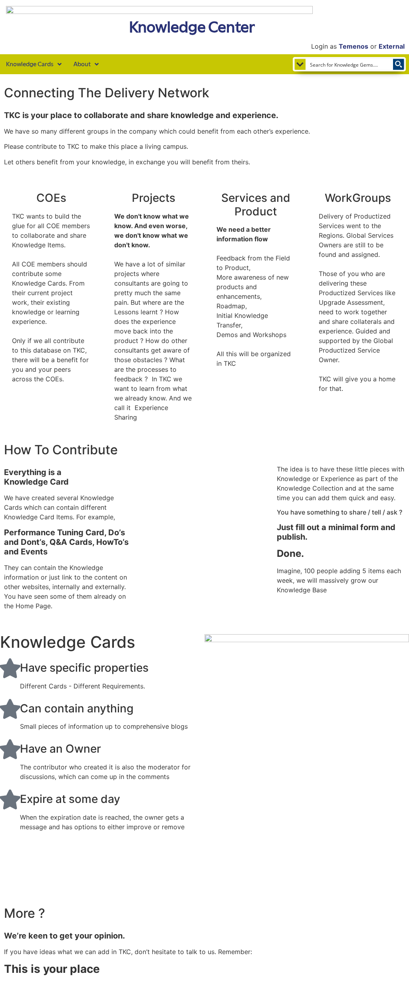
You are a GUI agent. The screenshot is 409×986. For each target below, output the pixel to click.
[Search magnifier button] (398, 64)
